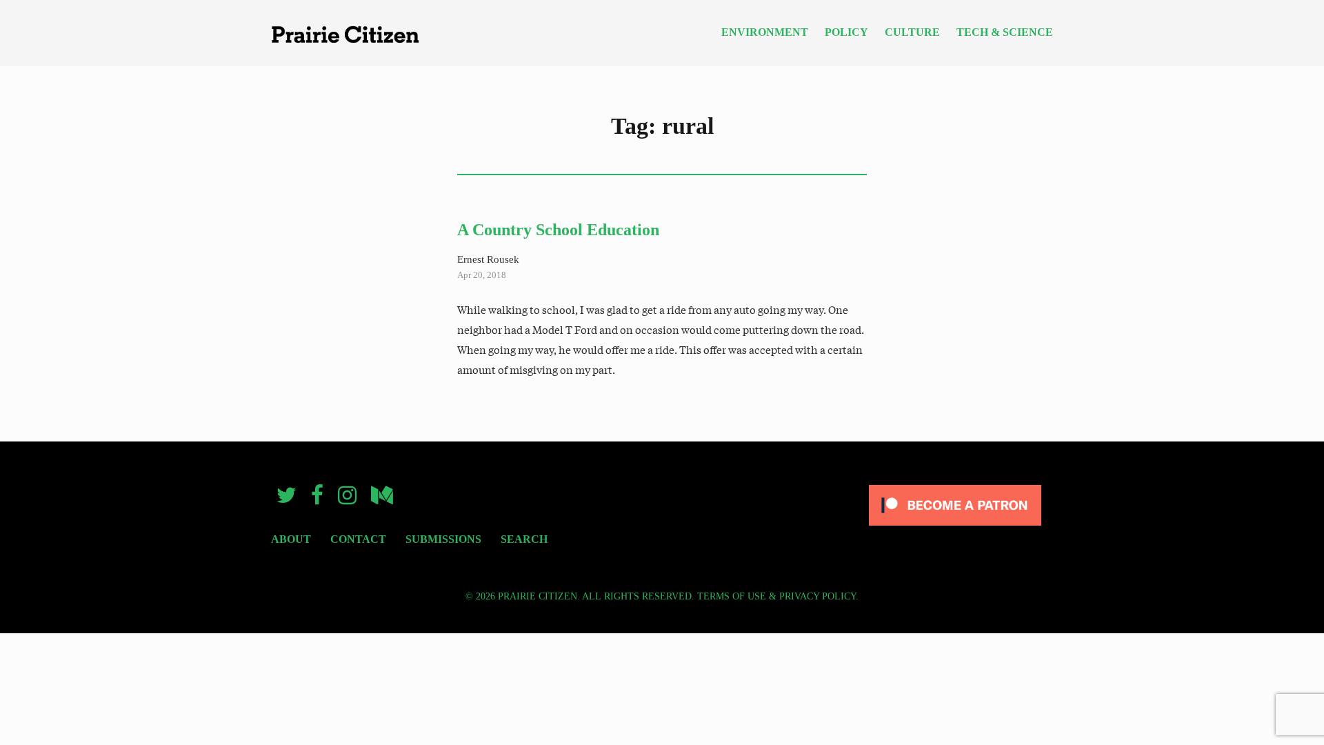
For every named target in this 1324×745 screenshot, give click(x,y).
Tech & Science (1004, 32)
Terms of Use (731, 596)
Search (524, 539)
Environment (764, 32)
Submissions (443, 539)
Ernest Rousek (488, 259)
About (291, 539)
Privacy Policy (817, 596)
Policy (846, 32)
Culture (912, 32)
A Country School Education (558, 230)
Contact (358, 539)
